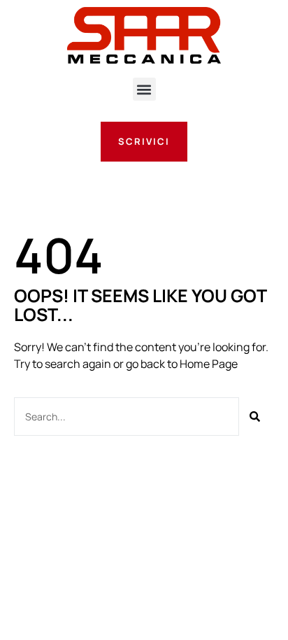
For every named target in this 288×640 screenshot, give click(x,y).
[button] (144, 89)
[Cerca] (255, 416)
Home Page (209, 363)
